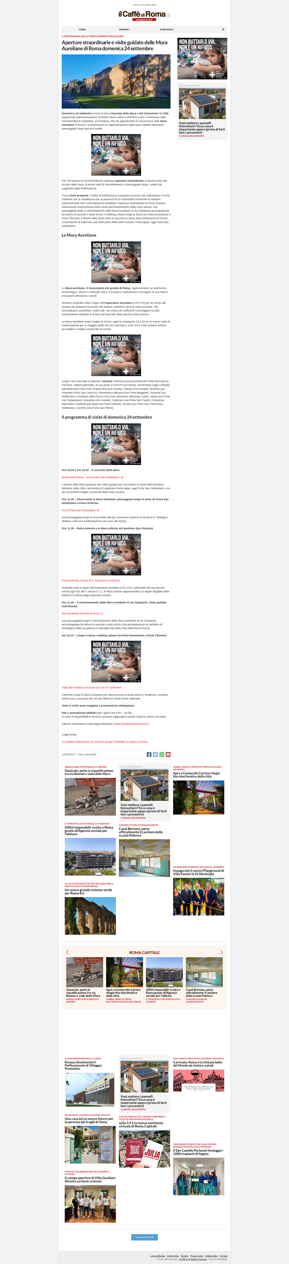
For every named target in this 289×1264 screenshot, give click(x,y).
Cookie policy (211, 1255)
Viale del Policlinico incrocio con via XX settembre (91, 687)
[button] (67, 952)
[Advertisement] (198, 842)
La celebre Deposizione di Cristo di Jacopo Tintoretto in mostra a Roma (104, 741)
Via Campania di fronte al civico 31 (82, 613)
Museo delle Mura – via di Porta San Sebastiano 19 (92, 477)
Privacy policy (196, 1255)
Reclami (184, 1255)
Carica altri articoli (144, 1237)
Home (82, 29)
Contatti (223, 1255)
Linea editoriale (158, 1255)
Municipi (124, 29)
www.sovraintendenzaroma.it (131, 723)
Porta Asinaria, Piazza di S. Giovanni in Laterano (91, 580)
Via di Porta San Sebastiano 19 (80, 510)
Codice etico (173, 1255)
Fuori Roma (166, 29)
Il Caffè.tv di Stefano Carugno (193, 1259)
